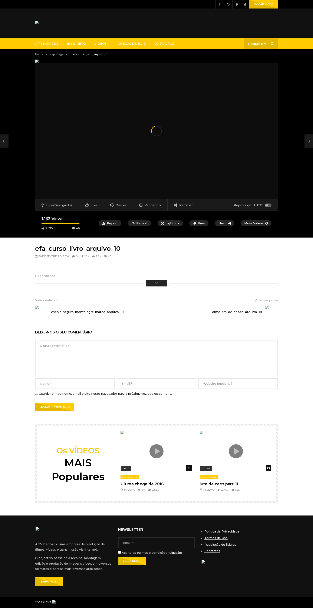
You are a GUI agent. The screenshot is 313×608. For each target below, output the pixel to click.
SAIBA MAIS (48, 581)
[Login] (245, 4)
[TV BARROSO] (47, 23)
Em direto (76, 44)
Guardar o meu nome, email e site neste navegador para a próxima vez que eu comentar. (106, 394)
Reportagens (58, 54)
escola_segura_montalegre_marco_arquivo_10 (87, 312)
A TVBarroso (47, 44)
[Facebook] (219, 4)
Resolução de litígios (220, 545)
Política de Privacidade (221, 531)
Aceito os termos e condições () (151, 553)
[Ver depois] (228, 4)
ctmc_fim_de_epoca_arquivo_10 (237, 312)
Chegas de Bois (131, 44)
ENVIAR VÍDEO (264, 4)
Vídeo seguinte (266, 300)
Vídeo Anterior (46, 300)
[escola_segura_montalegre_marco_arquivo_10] (4, 141)
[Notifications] (236, 4)
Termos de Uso (216, 538)
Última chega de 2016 (142, 484)
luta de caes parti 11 (219, 484)
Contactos (164, 44)
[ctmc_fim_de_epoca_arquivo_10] (271, 312)
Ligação (175, 553)
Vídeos (100, 44)
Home (39, 54)
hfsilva (129, 489)
